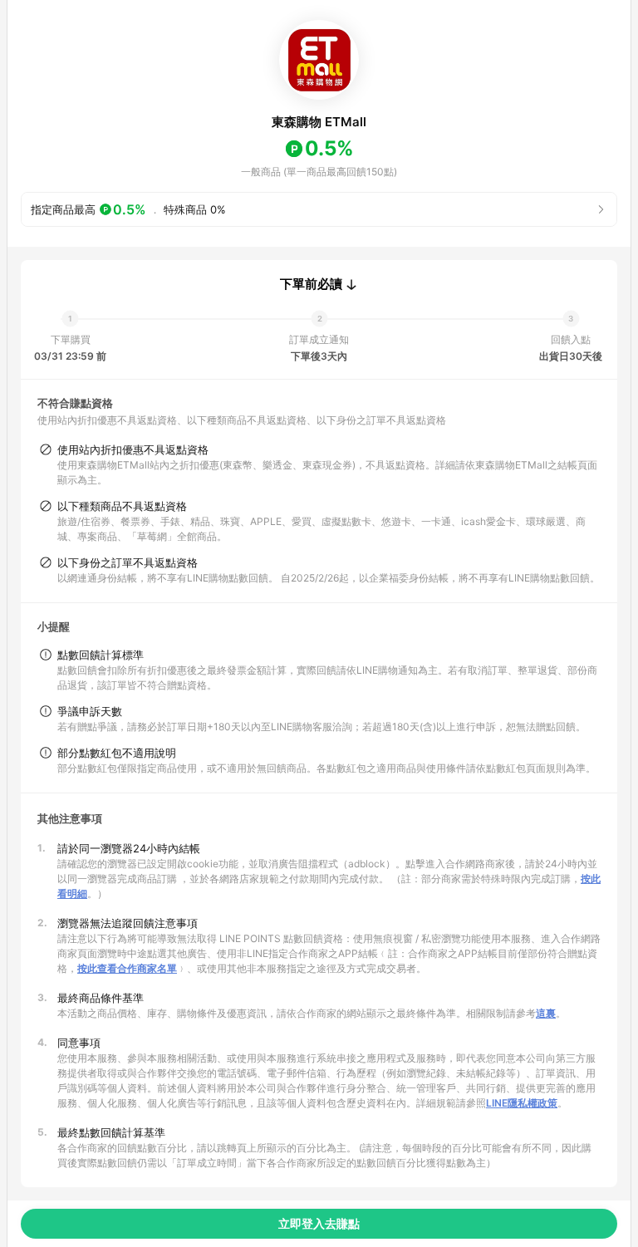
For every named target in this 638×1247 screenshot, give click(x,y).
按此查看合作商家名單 (127, 968)
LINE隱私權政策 (521, 1103)
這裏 (546, 1013)
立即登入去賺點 (319, 1223)
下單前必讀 (311, 284)
